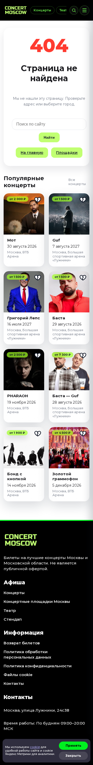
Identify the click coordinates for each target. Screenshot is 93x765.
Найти (49, 137)
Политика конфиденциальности (38, 665)
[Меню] (84, 10)
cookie (35, 747)
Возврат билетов (22, 643)
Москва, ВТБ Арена (18, 254)
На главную (32, 152)
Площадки (67, 152)
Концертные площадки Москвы (37, 601)
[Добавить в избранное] (37, 199)
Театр (64, 10)
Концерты (42, 10)
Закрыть (73, 756)
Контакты (14, 683)
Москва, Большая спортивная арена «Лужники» (68, 256)
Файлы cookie (18, 674)
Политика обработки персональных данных (27, 654)
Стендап (13, 619)
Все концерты (77, 182)
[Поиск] (73, 10)
